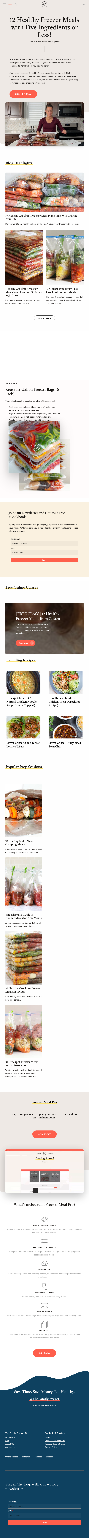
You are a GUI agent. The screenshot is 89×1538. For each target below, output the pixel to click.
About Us (9, 1444)
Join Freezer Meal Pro (55, 1440)
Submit (44, 560)
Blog (7, 1440)
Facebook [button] (48, 1457)
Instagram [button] (51, 1405)
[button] (7, 4)
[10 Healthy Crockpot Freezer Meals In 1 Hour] (23, 966)
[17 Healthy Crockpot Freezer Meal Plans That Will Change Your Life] (44, 199)
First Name (15, 539)
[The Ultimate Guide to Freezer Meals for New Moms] (23, 892)
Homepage (10, 1437)
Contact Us (10, 1447)
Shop (47, 1437)
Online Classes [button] (11, 1457)
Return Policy (51, 1447)
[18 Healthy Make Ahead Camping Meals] (23, 819)
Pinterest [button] (38, 1457)
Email (14, 548)
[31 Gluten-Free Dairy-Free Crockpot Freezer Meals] (65, 267)
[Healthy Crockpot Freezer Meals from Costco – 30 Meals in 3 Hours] (24, 267)
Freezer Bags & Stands (55, 1444)
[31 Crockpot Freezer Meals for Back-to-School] (23, 1041)
